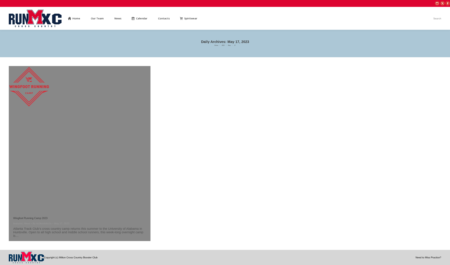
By (42, 223)
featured (17, 223)
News (27, 223)
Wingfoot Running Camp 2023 (30, 218)
